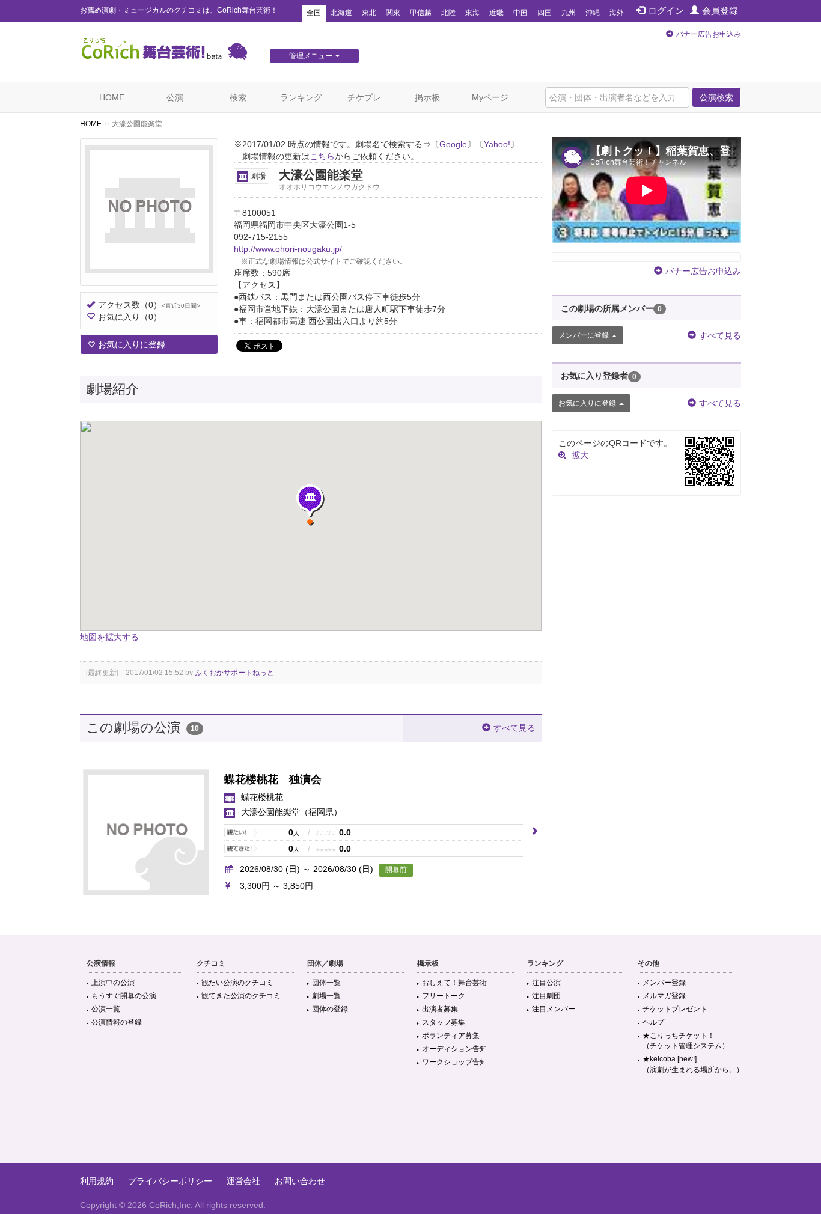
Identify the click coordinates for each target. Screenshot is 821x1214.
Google (453, 144)
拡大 (580, 455)
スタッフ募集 (443, 1022)
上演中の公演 (113, 982)
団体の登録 (330, 1009)
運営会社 (243, 1181)
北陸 (448, 12)
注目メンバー (553, 1009)
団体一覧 (326, 982)
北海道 (341, 12)
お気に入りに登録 (131, 344)
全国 (314, 12)
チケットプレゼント (674, 1009)
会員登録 (720, 10)
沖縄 (592, 12)
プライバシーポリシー (170, 1181)
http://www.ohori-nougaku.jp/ (288, 249)
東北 (369, 12)
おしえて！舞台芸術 (454, 982)
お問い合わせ (300, 1181)
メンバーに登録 (583, 335)
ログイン (666, 10)
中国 (520, 12)
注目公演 (546, 982)
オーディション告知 (454, 1049)
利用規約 (97, 1181)
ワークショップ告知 (454, 1062)
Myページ (490, 97)
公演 (174, 97)
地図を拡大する (109, 637)
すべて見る (514, 728)
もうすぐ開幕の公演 (123, 996)
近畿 (496, 12)
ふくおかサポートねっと (234, 672)
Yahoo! (497, 144)
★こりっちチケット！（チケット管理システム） (685, 1040)
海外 (616, 12)
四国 (544, 12)
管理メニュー (310, 56)
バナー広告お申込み (708, 34)
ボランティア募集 (451, 1035)
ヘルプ (653, 1022)
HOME (111, 97)
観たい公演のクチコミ (237, 982)
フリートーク (443, 996)
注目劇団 (546, 996)
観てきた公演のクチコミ (241, 996)
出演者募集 (440, 1009)
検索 (238, 97)
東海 (472, 12)
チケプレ (364, 97)
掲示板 (427, 97)
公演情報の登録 (116, 1022)
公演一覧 (105, 1009)
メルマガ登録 (664, 996)
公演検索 (716, 97)
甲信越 (421, 12)
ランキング (301, 97)
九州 (568, 12)
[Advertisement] (410, 1124)
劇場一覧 (326, 996)
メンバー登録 (664, 982)
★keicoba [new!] (692, 1064)
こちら (322, 156)
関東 (393, 12)
